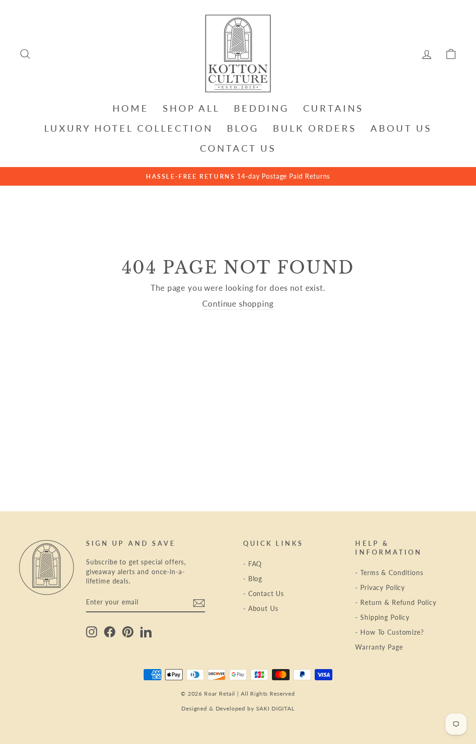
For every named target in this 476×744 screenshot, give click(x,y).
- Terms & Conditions (389, 572)
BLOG (243, 128)
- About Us (260, 608)
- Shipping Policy (382, 617)
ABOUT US (401, 128)
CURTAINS (333, 108)
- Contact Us (263, 593)
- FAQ (252, 564)
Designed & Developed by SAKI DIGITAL (238, 708)
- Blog (252, 579)
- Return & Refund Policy (395, 602)
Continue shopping (237, 303)
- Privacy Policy (380, 587)
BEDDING (261, 108)
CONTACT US (238, 148)
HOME (130, 108)
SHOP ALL (191, 108)
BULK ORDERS (315, 128)
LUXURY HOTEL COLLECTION (128, 128)
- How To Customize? (389, 632)
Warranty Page (379, 647)
